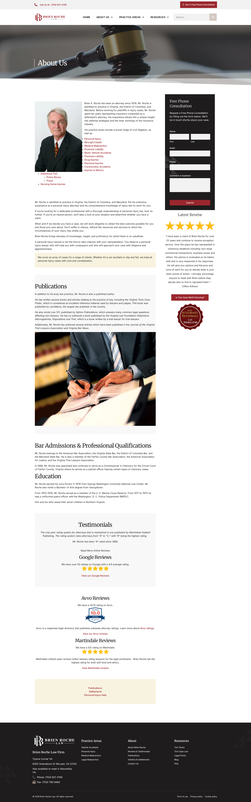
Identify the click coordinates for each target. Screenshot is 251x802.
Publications (95, 688)
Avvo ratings (147, 628)
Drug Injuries (91, 159)
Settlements (95, 691)
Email (173, 148)
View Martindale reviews (95, 668)
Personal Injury (92, 138)
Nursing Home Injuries (53, 184)
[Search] (213, 17)
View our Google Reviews (95, 575)
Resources (157, 17)
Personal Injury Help (95, 695)
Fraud (49, 180)
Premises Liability (94, 156)
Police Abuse (53, 177)
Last (192, 142)
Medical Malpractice (95, 145)
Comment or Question (181, 176)
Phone (173, 162)
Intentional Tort (49, 173)
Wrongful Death (93, 142)
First (171, 142)
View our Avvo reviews (95, 633)
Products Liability (93, 149)
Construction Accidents (97, 166)
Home (86, 17)
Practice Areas (130, 17)
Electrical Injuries (93, 163)
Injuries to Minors (94, 170)
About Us (102, 17)
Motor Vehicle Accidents (97, 152)
